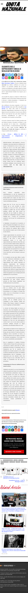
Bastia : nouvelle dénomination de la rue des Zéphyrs (12, 576)
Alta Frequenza (5, 417)
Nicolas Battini (4, 461)
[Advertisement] (14, 30)
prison (18, 461)
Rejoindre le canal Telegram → (14, 451)
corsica (21, 460)
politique (12, 461)
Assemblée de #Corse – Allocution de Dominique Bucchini (11, 477)
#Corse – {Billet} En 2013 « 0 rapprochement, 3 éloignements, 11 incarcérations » (14, 136)
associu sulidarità (8, 460)
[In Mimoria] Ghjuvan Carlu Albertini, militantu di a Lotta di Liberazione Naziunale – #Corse (13, 550)
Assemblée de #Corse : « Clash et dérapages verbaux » (17, 480)
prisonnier (24, 461)
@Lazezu (17, 410)
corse (15, 460)
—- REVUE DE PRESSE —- (8, 566)
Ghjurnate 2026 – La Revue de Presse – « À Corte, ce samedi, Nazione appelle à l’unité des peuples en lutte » (13, 530)
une (2, 463)
